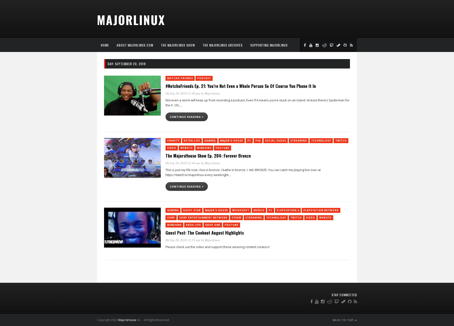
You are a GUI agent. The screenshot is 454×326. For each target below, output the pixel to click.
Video (171, 148)
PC (249, 140)
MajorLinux (131, 19)
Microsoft (240, 210)
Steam (236, 217)
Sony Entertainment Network (203, 217)
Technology (321, 140)
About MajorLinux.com (135, 45)
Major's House (231, 140)
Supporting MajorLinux (269, 45)
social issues (275, 140)
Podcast (204, 78)
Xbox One (212, 225)
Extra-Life (192, 140)
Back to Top (343, 320)
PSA (258, 140)
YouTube (222, 148)
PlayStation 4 (288, 210)
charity (173, 140)
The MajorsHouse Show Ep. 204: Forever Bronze (208, 156)
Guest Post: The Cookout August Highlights (205, 233)
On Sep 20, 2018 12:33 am (183, 240)
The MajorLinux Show (178, 45)
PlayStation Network (321, 210)
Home (105, 45)
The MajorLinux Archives (223, 45)
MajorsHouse (127, 320)
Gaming (210, 140)
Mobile (258, 210)
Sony (171, 217)
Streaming (298, 140)
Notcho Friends (180, 78)
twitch (341, 140)
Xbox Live (193, 225)
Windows (204, 148)
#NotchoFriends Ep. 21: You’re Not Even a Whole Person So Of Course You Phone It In (241, 86)
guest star (192, 210)
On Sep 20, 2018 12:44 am (183, 163)
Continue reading (186, 117)
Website (186, 148)
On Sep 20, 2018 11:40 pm (183, 93)
